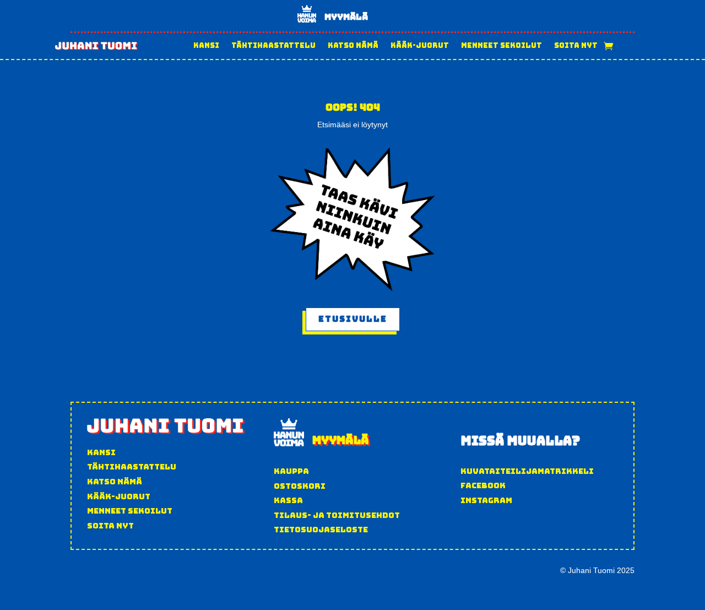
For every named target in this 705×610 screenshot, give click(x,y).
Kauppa (291, 471)
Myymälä (346, 17)
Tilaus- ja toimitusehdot (337, 515)
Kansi (206, 45)
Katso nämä (353, 45)
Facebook (483, 485)
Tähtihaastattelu (273, 45)
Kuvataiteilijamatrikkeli (527, 471)
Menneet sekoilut (501, 45)
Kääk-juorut (420, 45)
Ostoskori (300, 486)
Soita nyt (576, 45)
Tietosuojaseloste (321, 530)
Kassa (288, 500)
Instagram (486, 500)
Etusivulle (352, 319)
